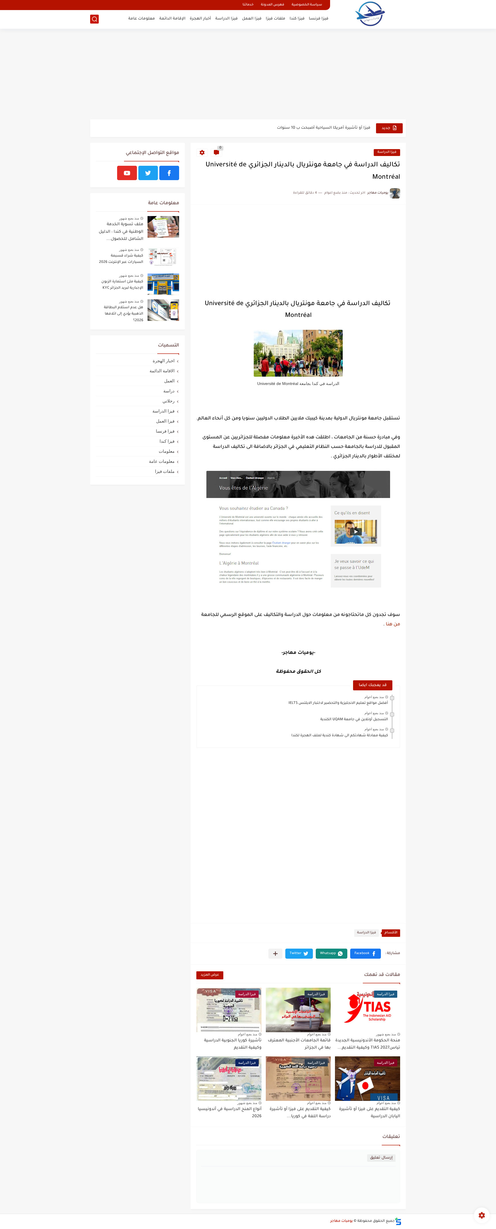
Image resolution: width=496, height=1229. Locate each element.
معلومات (167, 451)
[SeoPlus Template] (398, 1221)
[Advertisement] (248, 74)
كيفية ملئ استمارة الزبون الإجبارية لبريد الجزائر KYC (122, 285)
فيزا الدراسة (226, 19)
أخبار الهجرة (200, 19)
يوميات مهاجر (341, 1221)
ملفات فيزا (275, 19)
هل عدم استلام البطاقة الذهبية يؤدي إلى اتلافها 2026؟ (123, 314)
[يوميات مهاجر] (370, 13)
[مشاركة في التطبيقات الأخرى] (275, 954)
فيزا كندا (297, 19)
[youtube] (127, 173)
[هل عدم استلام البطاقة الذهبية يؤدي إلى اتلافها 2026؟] (163, 310)
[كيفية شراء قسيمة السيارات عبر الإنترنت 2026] (163, 258)
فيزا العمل (251, 19)
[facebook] (169, 173)
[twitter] (148, 173)
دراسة (169, 390)
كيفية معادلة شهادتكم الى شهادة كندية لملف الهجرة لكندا (339, 736)
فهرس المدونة (272, 5)
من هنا (392, 624)
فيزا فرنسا (318, 19)
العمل (169, 380)
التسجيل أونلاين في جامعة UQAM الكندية (354, 720)
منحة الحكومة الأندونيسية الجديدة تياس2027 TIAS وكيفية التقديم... (367, 1045)
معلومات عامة (141, 19)
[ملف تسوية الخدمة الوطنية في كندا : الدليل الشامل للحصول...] (163, 227)
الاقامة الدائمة (162, 370)
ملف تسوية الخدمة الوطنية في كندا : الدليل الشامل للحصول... (121, 232)
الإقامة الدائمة (172, 19)
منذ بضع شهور (386, 1034)
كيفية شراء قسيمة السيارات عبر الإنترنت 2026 (121, 259)
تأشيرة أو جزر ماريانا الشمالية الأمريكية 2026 (329, 128)
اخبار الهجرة (164, 360)
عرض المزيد (210, 975)
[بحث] (94, 19)
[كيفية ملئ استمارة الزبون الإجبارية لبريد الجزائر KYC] (163, 284)
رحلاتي (168, 400)
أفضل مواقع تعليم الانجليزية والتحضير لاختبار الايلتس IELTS (338, 703)
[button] (365, 954)
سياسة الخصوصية (307, 5)
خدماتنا (248, 5)
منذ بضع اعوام (374, 697)
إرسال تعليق (381, 1158)
